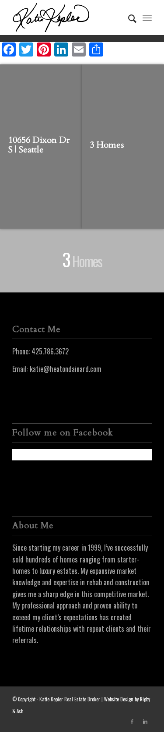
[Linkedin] (145, 721)
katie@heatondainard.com (65, 369)
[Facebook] (132, 721)
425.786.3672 (50, 351)
